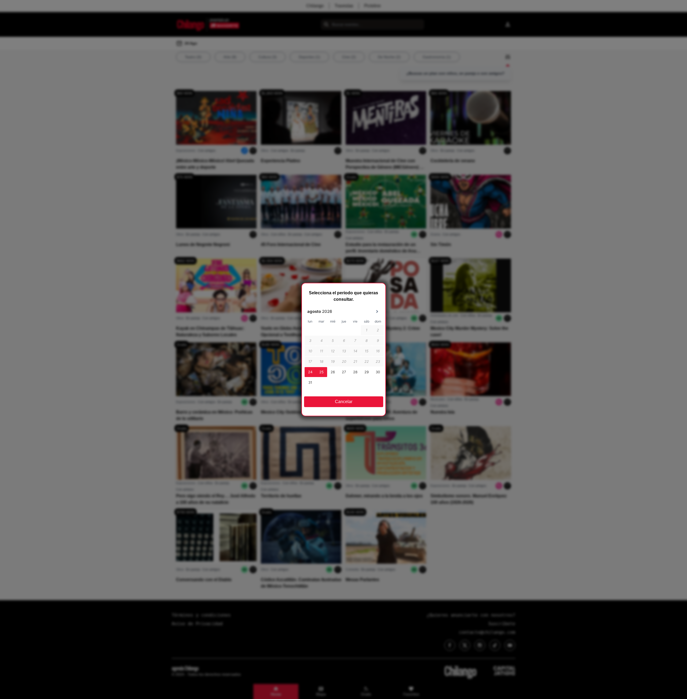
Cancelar (343, 401)
